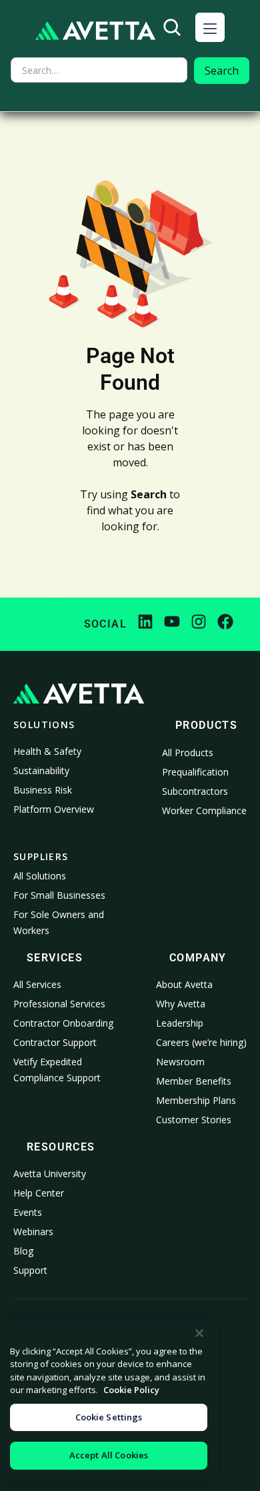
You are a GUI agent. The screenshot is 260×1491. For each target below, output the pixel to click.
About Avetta (184, 984)
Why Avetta (180, 1003)
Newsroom (180, 1061)
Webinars (33, 1231)
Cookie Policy (131, 1390)
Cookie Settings (109, 1417)
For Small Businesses (59, 895)
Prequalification (195, 771)
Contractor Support (55, 1042)
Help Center (38, 1193)
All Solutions (39, 875)
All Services (37, 984)
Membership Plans (196, 1100)
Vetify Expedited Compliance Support (57, 1069)
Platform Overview (53, 809)
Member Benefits (193, 1081)
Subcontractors (195, 791)
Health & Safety (47, 751)
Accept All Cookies (108, 1455)
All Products (187, 752)
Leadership (179, 1023)
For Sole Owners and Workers (58, 922)
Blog (23, 1250)
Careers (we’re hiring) (201, 1042)
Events (27, 1212)
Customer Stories (193, 1119)
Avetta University (49, 1173)
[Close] (199, 1333)
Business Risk (42, 789)
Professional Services (59, 1003)
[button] (210, 27)
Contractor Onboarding (63, 1023)
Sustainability (41, 770)
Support (30, 1270)
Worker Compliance (204, 810)
